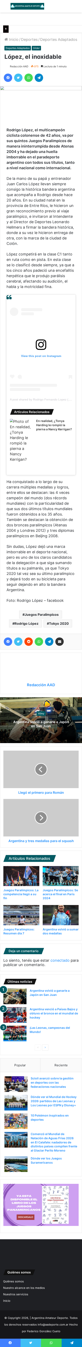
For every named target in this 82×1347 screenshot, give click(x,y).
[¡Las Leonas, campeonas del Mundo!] (14, 1033)
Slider (36, 48)
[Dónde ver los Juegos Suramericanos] (16, 1164)
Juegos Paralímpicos (42, 614)
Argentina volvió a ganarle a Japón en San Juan (41, 724)
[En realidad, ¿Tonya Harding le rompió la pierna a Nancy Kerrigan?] (21, 440)
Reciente (61, 1065)
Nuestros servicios (15, 1294)
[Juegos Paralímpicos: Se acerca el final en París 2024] (61, 876)
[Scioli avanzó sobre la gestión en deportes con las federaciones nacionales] (16, 1084)
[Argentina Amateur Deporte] (27, 6)
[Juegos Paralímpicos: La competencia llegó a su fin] (21, 876)
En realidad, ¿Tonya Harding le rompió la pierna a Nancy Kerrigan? (54, 425)
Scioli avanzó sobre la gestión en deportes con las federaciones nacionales (52, 1082)
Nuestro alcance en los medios (24, 1287)
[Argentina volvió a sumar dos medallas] (61, 915)
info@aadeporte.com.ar (53, 1324)
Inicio (13, 39)
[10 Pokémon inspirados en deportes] (16, 1121)
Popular (20, 1065)
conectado (60, 960)
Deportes (29, 39)
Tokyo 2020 (59, 623)
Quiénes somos (13, 1281)
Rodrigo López (26, 623)
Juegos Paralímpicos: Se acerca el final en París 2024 (60, 894)
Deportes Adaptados (58, 39)
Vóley (41, 713)
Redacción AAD (19, 66)
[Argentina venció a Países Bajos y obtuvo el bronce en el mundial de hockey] (14, 1015)
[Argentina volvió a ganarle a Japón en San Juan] (14, 996)
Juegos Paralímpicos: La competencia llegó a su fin (20, 894)
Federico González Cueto (43, 1331)
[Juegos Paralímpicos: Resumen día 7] (21, 915)
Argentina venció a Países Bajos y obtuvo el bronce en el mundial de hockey (54, 1013)
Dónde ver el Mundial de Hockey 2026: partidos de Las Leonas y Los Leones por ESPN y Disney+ (54, 1101)
